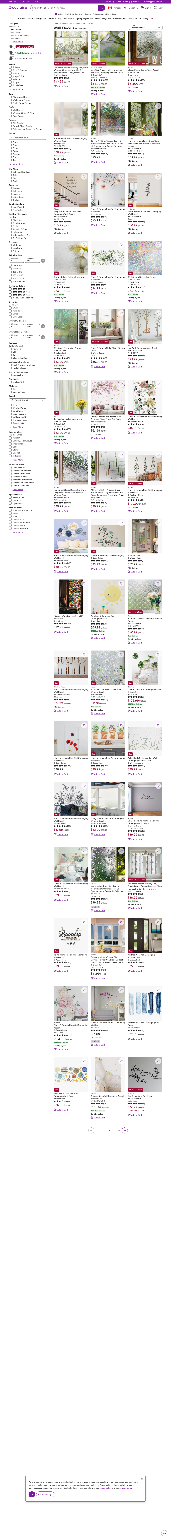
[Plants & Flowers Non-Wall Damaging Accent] (71, 1003)
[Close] (142, 1479)
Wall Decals (88, 23)
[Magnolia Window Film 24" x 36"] (71, 597)
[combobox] (64, 8)
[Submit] (43, 261)
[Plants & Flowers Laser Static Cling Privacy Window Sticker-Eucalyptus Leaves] (145, 119)
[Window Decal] (145, 536)
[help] (164, 1533)
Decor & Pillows (61, 23)
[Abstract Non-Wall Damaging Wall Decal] (145, 1003)
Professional (137, 2)
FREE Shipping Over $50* (153, 2)
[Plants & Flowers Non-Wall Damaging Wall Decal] (108, 190)
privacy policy (125, 1488)
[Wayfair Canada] (18, 8)
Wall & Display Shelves (21, 35)
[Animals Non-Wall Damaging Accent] (108, 1074)
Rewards (109, 2)
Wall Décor (14, 26)
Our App (118, 2)
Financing (126, 2)
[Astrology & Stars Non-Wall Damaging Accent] (108, 597)
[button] (84, 35)
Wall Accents (16, 32)
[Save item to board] (84, 35)
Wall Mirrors (16, 38)
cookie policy (105, 1488)
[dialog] (85, 1488)
